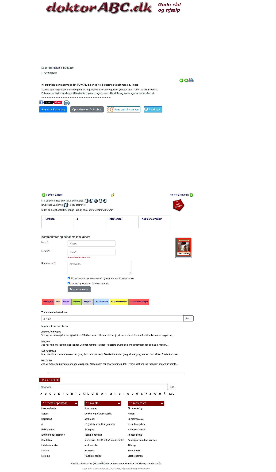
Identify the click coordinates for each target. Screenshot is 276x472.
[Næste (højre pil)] (186, 80)
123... (171, 393)
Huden (131, 413)
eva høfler (46, 360)
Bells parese (47, 429)
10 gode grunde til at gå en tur (99, 424)
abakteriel (89, 418)
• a (77, 219)
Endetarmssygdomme (53, 434)
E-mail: (45, 250)
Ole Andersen (48, 350)
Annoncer (117, 463)
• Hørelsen (49, 219)
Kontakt (129, 463)
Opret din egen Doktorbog (87, 109)
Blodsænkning (135, 408)
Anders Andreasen (51, 331)
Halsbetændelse (49, 445)
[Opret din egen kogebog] (183, 248)
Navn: (45, 242)
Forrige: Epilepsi (54, 194)
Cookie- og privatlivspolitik (98, 413)
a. (42, 424)
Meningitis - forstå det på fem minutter (104, 439)
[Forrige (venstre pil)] (181, 80)
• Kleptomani (115, 219)
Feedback (154, 109)
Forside (56, 67)
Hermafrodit (134, 450)
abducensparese (136, 429)
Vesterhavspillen (136, 424)
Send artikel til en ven (126, 109)
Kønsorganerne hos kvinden (142, 439)
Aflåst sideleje (135, 434)
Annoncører (90, 408)
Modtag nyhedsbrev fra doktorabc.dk (89, 283)
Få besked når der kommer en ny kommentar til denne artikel (102, 278)
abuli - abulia (90, 445)
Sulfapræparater (136, 418)
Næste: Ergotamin (179, 194)
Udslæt (45, 450)
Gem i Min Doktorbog (53, 109)
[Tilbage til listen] (113, 194)
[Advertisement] (117, 40)
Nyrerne (45, 455)
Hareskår (89, 450)
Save (59, 102)
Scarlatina (46, 439)
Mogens (45, 341)
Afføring (132, 445)
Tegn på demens (93, 434)
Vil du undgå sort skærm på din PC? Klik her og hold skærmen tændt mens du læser (89, 84)
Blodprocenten (135, 455)
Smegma (89, 429)
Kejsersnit (46, 418)
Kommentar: (48, 263)
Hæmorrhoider (49, 408)
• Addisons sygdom (151, 219)
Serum (44, 413)
